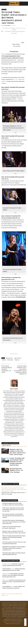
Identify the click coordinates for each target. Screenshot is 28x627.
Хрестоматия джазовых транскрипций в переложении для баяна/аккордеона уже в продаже (13, 516)
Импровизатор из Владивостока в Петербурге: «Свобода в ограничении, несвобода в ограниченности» (14, 548)
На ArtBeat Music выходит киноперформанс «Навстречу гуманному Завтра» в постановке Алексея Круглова (13, 522)
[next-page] (5, 476)
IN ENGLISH (19, 617)
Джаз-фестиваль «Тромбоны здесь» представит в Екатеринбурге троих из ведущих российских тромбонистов (20, 370)
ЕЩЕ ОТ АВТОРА (6, 445)
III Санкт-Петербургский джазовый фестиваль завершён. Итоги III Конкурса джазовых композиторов (17, 461)
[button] (2, 4)
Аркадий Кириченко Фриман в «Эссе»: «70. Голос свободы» (16, 470)
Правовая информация (11, 617)
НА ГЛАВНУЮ (4, 7)
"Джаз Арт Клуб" (9, 358)
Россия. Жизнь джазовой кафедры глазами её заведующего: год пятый (6, 369)
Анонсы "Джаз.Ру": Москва (4, 471)
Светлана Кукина (6, 568)
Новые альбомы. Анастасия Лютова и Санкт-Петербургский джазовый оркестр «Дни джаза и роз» (13, 575)
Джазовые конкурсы (4, 461)
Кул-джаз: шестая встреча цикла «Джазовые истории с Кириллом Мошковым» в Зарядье (14, 581)
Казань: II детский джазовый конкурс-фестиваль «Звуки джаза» (11, 527)
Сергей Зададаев (6, 586)
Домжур (4, 359)
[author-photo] (14, 386)
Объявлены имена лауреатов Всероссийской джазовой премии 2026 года (13, 553)
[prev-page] (2, 476)
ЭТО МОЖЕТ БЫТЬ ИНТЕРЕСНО (10, 443)
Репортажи (11, 7)
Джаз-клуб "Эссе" (17, 358)
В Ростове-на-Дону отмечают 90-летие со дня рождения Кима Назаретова (14, 542)
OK (25, 622)
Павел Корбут (7, 25)
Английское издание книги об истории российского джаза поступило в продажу (12, 504)
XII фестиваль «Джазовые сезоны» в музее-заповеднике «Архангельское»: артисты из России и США (13, 509)
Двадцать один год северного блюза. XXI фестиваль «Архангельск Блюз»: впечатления (13, 532)
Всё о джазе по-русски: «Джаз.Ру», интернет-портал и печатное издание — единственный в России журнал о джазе (13, 489)
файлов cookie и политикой (10, 622)
